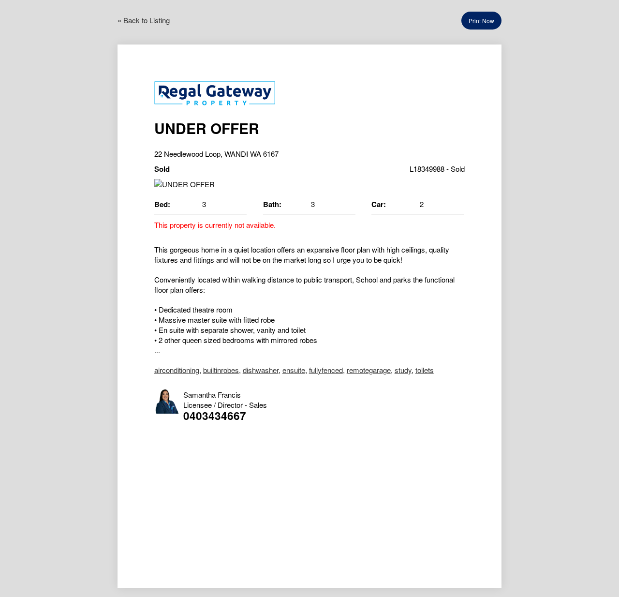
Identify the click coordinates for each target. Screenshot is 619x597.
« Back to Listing (144, 20)
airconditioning (176, 370)
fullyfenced (326, 370)
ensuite (293, 370)
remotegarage (369, 370)
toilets (424, 370)
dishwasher (261, 370)
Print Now (481, 20)
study (403, 370)
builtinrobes (221, 370)
